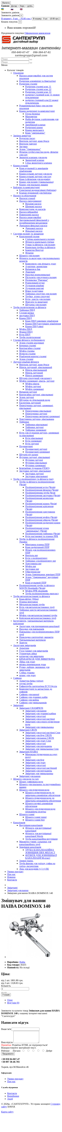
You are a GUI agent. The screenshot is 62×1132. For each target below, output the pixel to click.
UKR (7, 9)
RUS (16, 9)
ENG (25, 9)
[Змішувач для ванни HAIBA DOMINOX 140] (29, 957)
